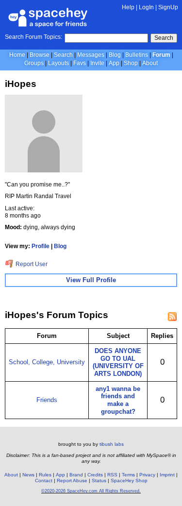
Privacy (147, 474)
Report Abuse (72, 480)
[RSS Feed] (172, 316)
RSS (112, 474)
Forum (161, 54)
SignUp (168, 7)
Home (17, 54)
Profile (41, 246)
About (150, 63)
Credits (95, 474)
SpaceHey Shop (129, 480)
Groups (34, 63)
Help (128, 7)
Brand (76, 474)
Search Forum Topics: (33, 37)
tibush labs (111, 444)
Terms (128, 474)
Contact (43, 480)
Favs (79, 63)
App (114, 63)
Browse (40, 54)
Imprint (167, 474)
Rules (45, 474)
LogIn (146, 7)
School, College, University (47, 362)
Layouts (58, 63)
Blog (115, 54)
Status (99, 480)
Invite (97, 63)
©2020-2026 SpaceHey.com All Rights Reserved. (91, 491)
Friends (46, 400)
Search (163, 37)
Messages (90, 54)
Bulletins (136, 54)
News (28, 474)
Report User (31, 264)
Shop (131, 63)
